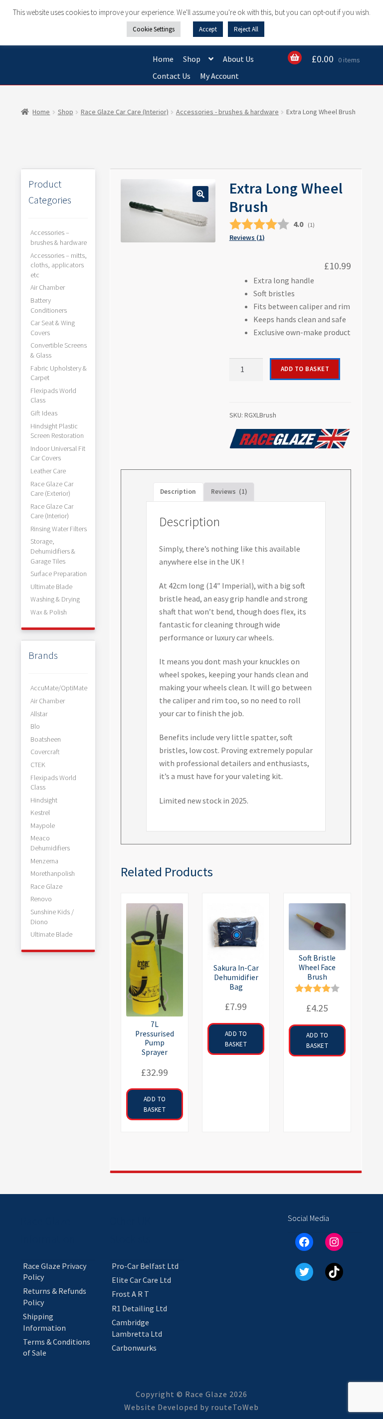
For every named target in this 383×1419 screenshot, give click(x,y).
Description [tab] (178, 491)
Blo (35, 726)
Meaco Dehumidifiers (50, 842)
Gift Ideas (43, 412)
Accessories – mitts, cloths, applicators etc (58, 265)
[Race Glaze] (290, 439)
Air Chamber (47, 287)
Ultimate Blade (51, 586)
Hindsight (43, 800)
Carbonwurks (134, 1348)
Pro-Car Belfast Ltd (145, 1266)
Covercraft (45, 751)
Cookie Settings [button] (154, 29)
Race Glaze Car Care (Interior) (125, 111)
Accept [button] (208, 29)
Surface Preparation (58, 573)
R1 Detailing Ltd (139, 1308)
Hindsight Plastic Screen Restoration (57, 430)
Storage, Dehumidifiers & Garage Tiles (52, 551)
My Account (219, 76)
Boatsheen (45, 739)
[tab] (229, 491)
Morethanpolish (52, 873)
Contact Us (172, 76)
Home (163, 59)
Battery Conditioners (48, 305)
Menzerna (44, 860)
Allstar (38, 713)
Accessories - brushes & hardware (227, 111)
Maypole (42, 825)
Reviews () (247, 237)
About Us (238, 59)
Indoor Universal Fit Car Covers (57, 453)
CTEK (37, 764)
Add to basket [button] (155, 1104)
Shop (191, 59)
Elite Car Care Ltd (141, 1280)
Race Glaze (46, 886)
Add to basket (305, 369)
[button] (200, 194)
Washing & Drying (55, 599)
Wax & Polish (48, 612)
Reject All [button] (246, 29)
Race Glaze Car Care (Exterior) (51, 488)
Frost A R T (130, 1294)
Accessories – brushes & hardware (58, 237)
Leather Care (48, 470)
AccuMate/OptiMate (58, 687)
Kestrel (40, 812)
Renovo (41, 898)
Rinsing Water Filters (58, 528)
